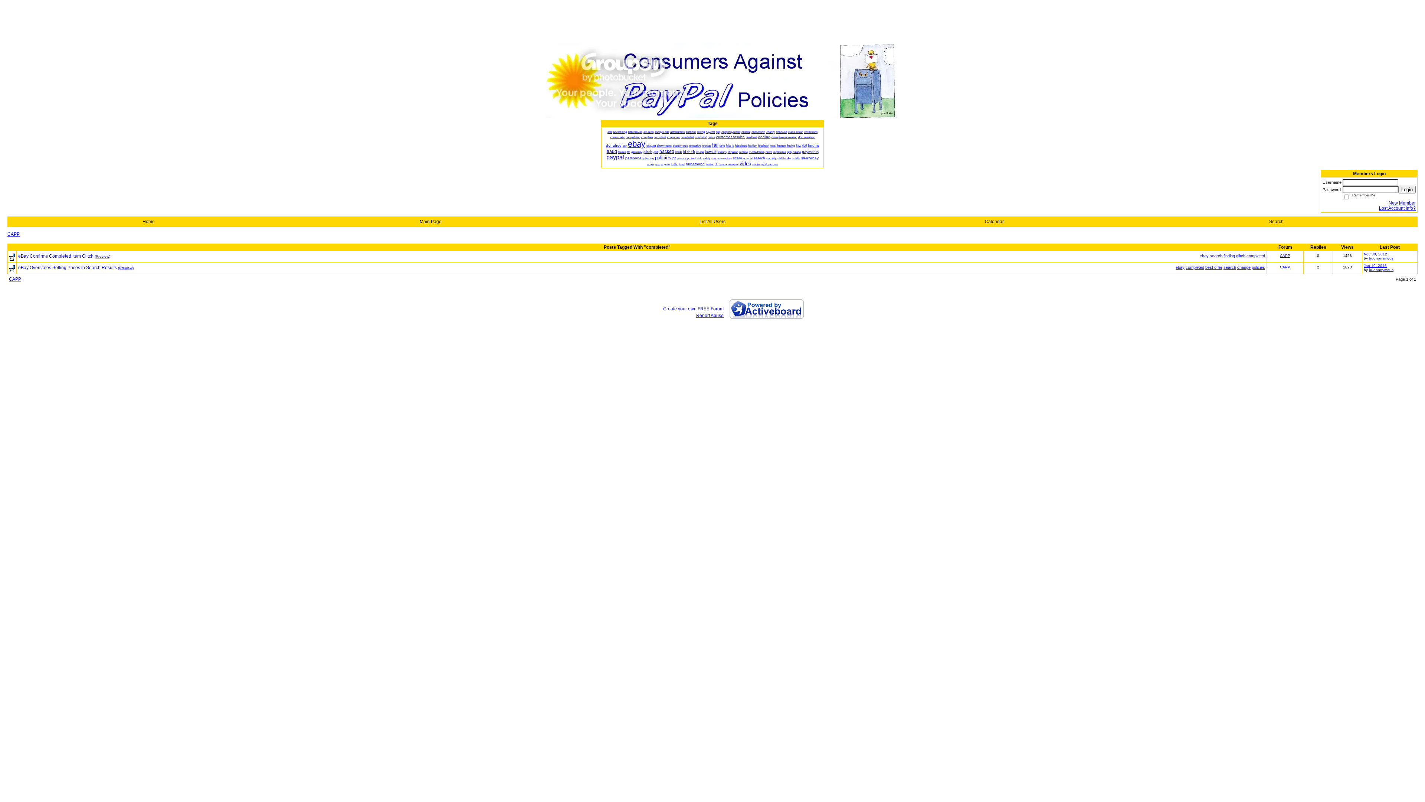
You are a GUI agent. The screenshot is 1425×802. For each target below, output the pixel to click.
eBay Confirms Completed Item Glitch (56, 256)
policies (1258, 267)
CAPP (13, 234)
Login (1407, 189)
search (1216, 256)
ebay (1204, 256)
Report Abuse (710, 315)
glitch (1240, 256)
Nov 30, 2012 (1375, 254)
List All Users (712, 221)
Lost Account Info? (1397, 208)
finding (1229, 256)
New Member (1402, 203)
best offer (1213, 267)
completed (1256, 256)
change (1244, 267)
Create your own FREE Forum (693, 309)
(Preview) (102, 256)
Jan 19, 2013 (1375, 266)
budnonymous (1381, 258)
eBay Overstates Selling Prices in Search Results (67, 267)
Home (148, 221)
